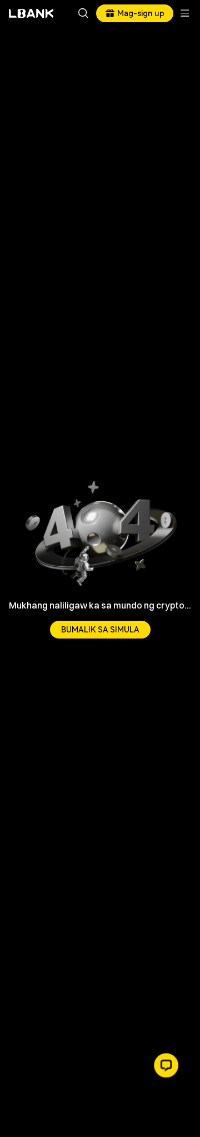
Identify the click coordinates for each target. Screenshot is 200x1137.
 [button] (83, 13)
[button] (166, 1065)
